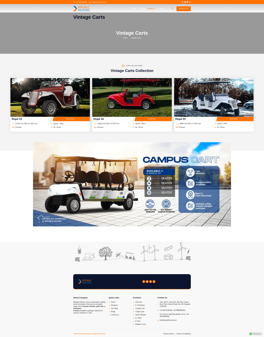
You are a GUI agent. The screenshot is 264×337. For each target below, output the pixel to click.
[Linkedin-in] (150, 281)
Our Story (141, 8)
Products (150, 8)
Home (134, 8)
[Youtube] (187, 2)
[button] (172, 8)
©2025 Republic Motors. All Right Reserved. (89, 334)
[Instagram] (190, 2)
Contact (161, 8)
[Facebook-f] (182, 2)
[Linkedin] (185, 2)
